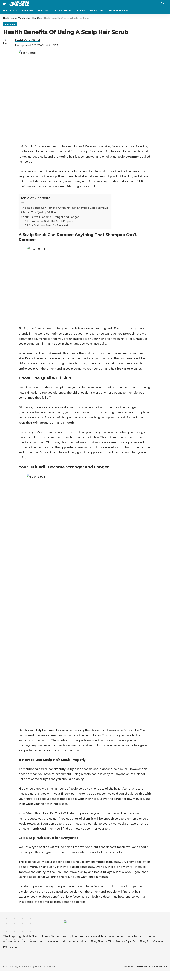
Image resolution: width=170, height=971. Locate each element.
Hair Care (10, 24)
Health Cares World (27, 40)
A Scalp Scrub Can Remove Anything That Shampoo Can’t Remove (65, 208)
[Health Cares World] (19, 3)
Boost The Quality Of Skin (39, 212)
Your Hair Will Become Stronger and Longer (51, 217)
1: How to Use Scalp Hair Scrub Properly (51, 221)
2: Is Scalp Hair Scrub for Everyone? (48, 225)
